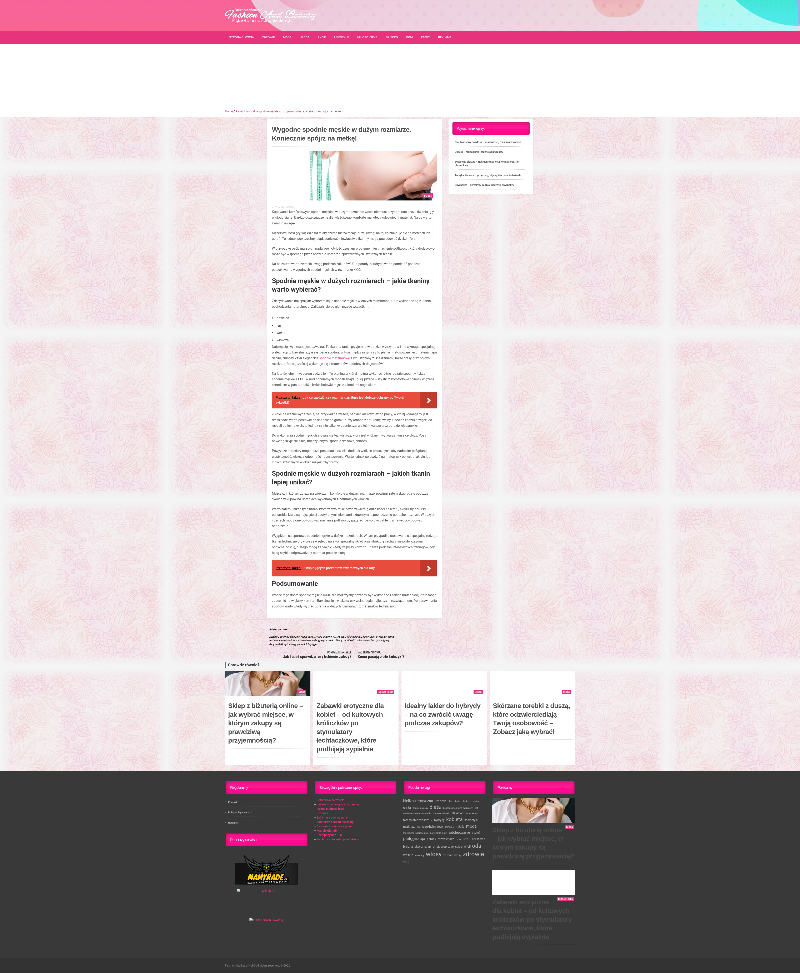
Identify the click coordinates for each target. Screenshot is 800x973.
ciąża (407, 808)
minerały (449, 827)
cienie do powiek (470, 801)
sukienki (460, 846)
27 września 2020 (283, 206)
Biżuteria (440, 801)
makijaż (409, 827)
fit (431, 820)
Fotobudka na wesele (330, 800)
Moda (287, 37)
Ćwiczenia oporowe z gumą (334, 826)
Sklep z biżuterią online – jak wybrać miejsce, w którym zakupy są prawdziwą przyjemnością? (265, 723)
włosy (434, 854)
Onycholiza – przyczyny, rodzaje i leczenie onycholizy (484, 185)
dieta (435, 807)
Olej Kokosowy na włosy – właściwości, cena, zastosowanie (488, 142)
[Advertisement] (400, 78)
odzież (476, 832)
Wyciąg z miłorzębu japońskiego (338, 839)
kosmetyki (471, 820)
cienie (457, 801)
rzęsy (458, 839)
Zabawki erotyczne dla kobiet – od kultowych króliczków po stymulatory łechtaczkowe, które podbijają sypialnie (350, 727)
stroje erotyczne (443, 846)
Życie (322, 37)
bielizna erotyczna (418, 801)
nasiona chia (422, 833)
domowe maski (423, 813)
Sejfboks (322, 813)
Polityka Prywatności (239, 812)
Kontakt (232, 802)
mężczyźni (408, 833)
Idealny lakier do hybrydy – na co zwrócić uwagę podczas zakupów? (442, 714)
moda (471, 826)
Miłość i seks (367, 37)
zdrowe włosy (452, 855)
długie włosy (471, 813)
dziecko (457, 813)
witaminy (419, 855)
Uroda (304, 37)
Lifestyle (341, 37)
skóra (419, 847)
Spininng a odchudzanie (332, 817)
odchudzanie (459, 832)
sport (427, 846)
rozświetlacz (446, 839)
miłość (460, 826)
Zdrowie (268, 37)
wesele (408, 855)
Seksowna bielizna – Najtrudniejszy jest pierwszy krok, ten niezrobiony (487, 163)
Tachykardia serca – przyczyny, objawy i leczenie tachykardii (488, 175)
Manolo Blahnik (327, 830)
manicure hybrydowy (430, 826)
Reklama (444, 37)
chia (450, 801)
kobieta (454, 819)
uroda (474, 846)
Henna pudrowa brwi (330, 808)
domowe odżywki (441, 813)
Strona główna (241, 37)
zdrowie (473, 854)
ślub (406, 861)
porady (431, 839)
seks (466, 838)
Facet (425, 37)
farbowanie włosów (416, 820)
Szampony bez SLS (329, 835)
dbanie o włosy (420, 808)
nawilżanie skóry (438, 833)
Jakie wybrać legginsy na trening (338, 804)
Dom (409, 37)
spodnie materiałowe (334, 358)
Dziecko (392, 37)
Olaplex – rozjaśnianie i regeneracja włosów (479, 152)
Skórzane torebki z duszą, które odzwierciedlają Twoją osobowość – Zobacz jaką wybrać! (531, 718)
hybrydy (439, 820)
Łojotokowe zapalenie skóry (335, 822)
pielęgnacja (414, 838)
